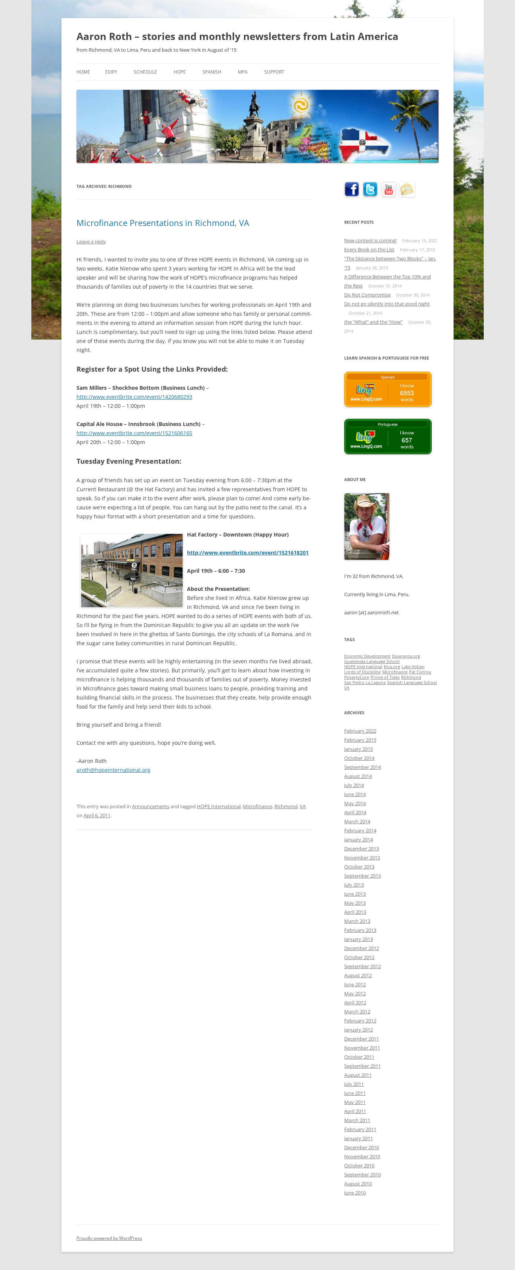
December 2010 (361, 1147)
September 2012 (362, 966)
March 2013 (357, 921)
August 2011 (358, 1075)
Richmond (285, 806)
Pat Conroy (420, 672)
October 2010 (359, 1165)
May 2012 (355, 993)
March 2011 (357, 1120)
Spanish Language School (412, 682)
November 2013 (362, 857)
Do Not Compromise (367, 294)
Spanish (211, 72)
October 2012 (359, 957)
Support (274, 72)
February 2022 (360, 730)
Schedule (145, 72)
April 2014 (355, 812)
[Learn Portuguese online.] (388, 452)
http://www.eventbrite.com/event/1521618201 (248, 552)
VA (303, 806)
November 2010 (362, 1156)
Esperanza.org (406, 656)
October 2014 (359, 758)
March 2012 (357, 1011)
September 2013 (362, 875)
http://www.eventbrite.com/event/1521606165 (134, 433)
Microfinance (257, 806)
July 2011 (354, 1084)
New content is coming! (370, 240)
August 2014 (358, 776)
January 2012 (358, 1029)
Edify (111, 72)
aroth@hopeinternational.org (113, 769)
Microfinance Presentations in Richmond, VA (163, 222)
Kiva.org (392, 666)
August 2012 (358, 975)
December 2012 (361, 948)
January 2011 (358, 1138)
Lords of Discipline (362, 672)
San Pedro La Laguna (365, 682)
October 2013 (359, 866)
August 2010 (358, 1183)
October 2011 (359, 1056)
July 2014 (354, 785)
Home (83, 72)
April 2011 (355, 1111)
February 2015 (360, 739)
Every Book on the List (369, 249)
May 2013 (355, 902)
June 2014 (355, 794)
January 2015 (358, 749)
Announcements (150, 806)
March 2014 (357, 821)
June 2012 (355, 984)
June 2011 (355, 1093)
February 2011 (360, 1129)
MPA (243, 72)
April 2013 (355, 912)
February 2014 (360, 830)
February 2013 (360, 930)
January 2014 (358, 839)
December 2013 (361, 848)
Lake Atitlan (413, 666)
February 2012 (360, 1020)
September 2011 (362, 1065)
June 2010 (355, 1192)
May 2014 (355, 803)
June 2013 (355, 893)
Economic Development (367, 656)
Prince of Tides (385, 677)
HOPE (180, 72)
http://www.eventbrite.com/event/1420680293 (134, 396)
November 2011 (362, 1047)
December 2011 (361, 1038)
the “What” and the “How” (373, 321)
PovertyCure (356, 677)
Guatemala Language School (372, 661)
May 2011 (355, 1102)
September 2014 (362, 767)
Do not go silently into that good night (387, 303)
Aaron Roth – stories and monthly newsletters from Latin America (238, 36)
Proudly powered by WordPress (109, 1238)
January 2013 (358, 939)
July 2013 (354, 884)
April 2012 (355, 1002)
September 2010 (362, 1174)
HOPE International (219, 806)
